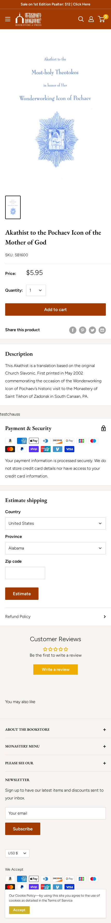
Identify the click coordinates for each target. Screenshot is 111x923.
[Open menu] (7, 19)
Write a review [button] (55, 669)
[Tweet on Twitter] (92, 330)
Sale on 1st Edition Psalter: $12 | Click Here (55, 4)
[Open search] (81, 19)
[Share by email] (102, 330)
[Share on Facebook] (72, 330)
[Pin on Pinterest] (82, 330)
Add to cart (55, 309)
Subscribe (23, 828)
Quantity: (14, 290)
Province (13, 536)
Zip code (13, 561)
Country (13, 511)
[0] (101, 19)
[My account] (91, 19)
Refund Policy (17, 616)
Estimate (22, 593)
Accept (19, 910)
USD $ (13, 853)
